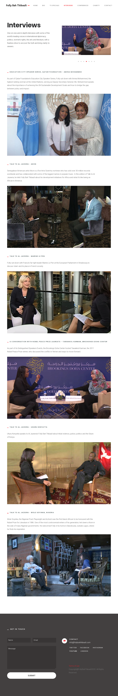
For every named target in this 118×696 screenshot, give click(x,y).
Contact (108, 5)
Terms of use (74, 666)
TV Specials (54, 5)
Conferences (82, 5)
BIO (43, 5)
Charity (96, 5)
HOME (35, 5)
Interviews (68, 5)
